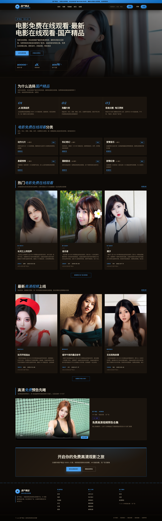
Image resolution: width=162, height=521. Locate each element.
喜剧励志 (90, 506)
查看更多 (20, 151)
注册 (143, 6)
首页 (59, 6)
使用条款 (137, 517)
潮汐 (109, 251)
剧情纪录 (90, 509)
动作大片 (90, 494)
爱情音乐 (90, 500)
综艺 (75, 6)
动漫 (80, 6)
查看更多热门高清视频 (81, 275)
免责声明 (144, 517)
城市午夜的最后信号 (71, 354)
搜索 (130, 6)
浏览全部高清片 (73, 469)
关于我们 (115, 517)
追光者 (65, 251)
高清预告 (121, 500)
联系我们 (122, 517)
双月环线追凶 (24, 354)
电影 (64, 6)
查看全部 (144, 186)
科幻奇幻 (90, 497)
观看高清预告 (37, 53)
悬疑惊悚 (90, 503)
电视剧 (70, 6)
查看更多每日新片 (81, 378)
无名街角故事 (113, 354)
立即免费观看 (22, 53)
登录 (137, 6)
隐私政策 (130, 517)
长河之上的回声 (25, 251)
